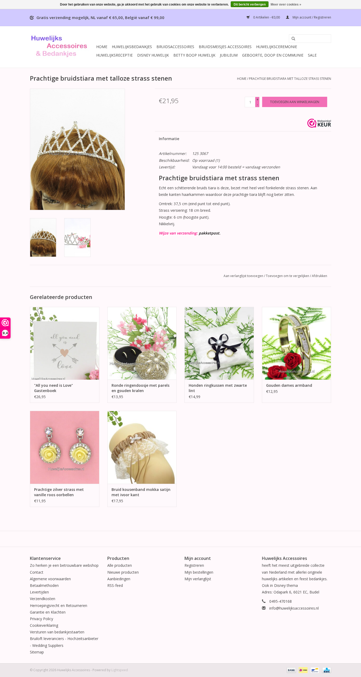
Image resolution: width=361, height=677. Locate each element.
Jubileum (229, 55)
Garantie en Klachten (48, 612)
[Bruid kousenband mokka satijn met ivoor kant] (142, 447)
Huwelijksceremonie (276, 46)
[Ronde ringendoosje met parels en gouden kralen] (142, 343)
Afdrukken (319, 276)
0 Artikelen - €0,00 (266, 17)
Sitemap (37, 652)
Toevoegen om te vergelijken (288, 276)
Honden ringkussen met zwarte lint (218, 388)
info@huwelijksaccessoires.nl (294, 608)
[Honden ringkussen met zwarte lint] (219, 343)
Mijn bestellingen (198, 572)
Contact (36, 572)
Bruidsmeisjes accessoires (225, 46)
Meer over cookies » (286, 4)
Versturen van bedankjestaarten (57, 631)
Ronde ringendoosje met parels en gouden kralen (140, 388)
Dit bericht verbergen (250, 4)
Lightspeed (119, 670)
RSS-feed (115, 585)
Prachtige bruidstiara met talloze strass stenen (290, 78)
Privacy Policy (41, 618)
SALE (312, 55)
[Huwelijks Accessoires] (62, 47)
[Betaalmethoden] (291, 669)
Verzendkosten (42, 598)
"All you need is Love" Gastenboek (53, 388)
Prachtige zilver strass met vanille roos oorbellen (59, 492)
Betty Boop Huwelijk (194, 55)
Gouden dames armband (289, 385)
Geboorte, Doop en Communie (272, 55)
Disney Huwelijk (153, 55)
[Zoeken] (291, 38)
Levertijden (39, 592)
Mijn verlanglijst (197, 578)
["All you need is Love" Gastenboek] (64, 343)
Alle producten (119, 565)
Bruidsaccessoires (175, 46)
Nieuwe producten (123, 572)
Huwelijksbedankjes (132, 46)
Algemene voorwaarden (50, 578)
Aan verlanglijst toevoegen (243, 276)
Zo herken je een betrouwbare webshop (64, 565)
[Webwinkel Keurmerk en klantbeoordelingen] (319, 123)
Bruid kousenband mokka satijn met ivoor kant (141, 492)
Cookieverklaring (44, 625)
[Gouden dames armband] (296, 343)
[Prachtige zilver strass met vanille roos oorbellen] (64, 447)
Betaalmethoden (44, 585)
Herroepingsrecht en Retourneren (58, 605)
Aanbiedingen (118, 578)
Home (101, 46)
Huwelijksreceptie (114, 55)
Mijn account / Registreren (311, 17)
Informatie (169, 138)
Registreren (194, 565)
